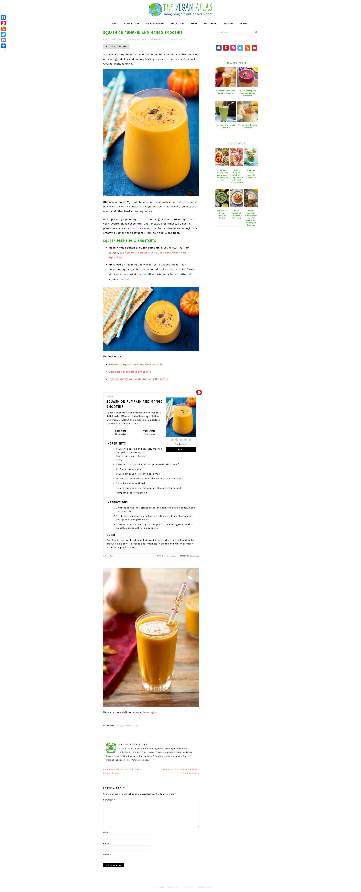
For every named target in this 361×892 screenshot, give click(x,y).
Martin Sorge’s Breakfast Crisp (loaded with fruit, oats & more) (236, 176)
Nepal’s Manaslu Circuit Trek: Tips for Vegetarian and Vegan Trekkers (251, 218)
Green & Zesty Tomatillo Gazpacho (251, 174)
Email (106, 843)
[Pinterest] (3, 23)
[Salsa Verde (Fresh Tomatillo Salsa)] (222, 198)
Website (107, 854)
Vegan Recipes (132, 726)
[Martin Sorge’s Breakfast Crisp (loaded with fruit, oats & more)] (236, 157)
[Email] (3, 40)
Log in (210, 887)
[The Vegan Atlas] (180, 14)
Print (181, 449)
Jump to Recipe (117, 46)
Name (106, 832)
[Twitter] (3, 34)
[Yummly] (3, 29)
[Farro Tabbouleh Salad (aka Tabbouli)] (236, 198)
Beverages (120, 726)
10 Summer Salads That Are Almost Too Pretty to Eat (222, 175)
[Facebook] (3, 17)
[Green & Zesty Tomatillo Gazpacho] (251, 157)
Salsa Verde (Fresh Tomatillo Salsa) (222, 214)
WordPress (200, 887)
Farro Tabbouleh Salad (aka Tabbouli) (236, 214)
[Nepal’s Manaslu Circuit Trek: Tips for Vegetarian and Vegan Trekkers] (251, 198)
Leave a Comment (177, 39)
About (140, 760)
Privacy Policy (187, 887)
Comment (109, 800)
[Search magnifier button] (256, 32)
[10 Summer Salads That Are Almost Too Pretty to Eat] (222, 157)
